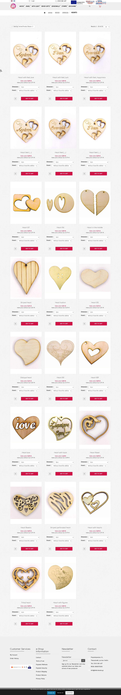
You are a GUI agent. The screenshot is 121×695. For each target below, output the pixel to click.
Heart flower (95, 453)
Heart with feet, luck (60, 77)
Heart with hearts (95, 528)
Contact (38, 657)
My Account (13, 655)
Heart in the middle (95, 227)
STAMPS (64, 6)
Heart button (60, 302)
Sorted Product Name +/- (26, 26)
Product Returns (41, 675)
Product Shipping (41, 671)
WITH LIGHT (36, 6)
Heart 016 (60, 227)
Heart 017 (26, 227)
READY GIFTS (45, 6)
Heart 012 (95, 302)
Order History (14, 658)
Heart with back (60, 453)
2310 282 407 (61, 1)
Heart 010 (60, 377)
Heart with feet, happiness (95, 77)
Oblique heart (26, 377)
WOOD (21, 6)
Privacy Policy (40, 678)
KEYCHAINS (72, 6)
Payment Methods (41, 664)
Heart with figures (60, 603)
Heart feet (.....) (26, 152)
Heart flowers (26, 528)
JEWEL (28, 6)
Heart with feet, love (26, 77)
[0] (99, 6)
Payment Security (41, 668)
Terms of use (40, 661)
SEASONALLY (56, 6)
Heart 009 (95, 377)
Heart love (26, 453)
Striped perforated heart (60, 528)
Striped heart (26, 302)
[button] (31, 1)
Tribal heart (26, 603)
